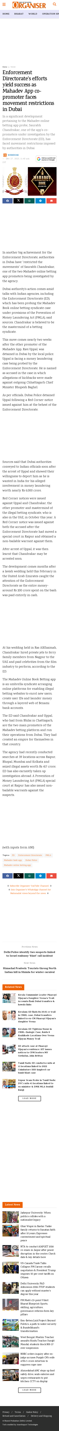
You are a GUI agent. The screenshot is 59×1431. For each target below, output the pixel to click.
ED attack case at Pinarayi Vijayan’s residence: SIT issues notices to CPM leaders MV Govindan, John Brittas (35, 1051)
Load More (29, 1098)
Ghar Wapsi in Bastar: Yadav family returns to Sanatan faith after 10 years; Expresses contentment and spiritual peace (37, 1234)
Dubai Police (31, 860)
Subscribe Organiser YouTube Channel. (29, 886)
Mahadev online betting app (17, 865)
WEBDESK (13, 155)
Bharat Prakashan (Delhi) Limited (18, 1421)
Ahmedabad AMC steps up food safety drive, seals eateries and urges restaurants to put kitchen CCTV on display (37, 1376)
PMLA (48, 855)
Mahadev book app (13, 860)
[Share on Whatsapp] (29, 200)
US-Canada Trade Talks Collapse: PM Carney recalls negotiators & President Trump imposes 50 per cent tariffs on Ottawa (38, 1271)
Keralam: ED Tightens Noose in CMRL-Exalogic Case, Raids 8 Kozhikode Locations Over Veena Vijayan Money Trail (36, 1034)
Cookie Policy (32, 1412)
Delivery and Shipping (41, 1416)
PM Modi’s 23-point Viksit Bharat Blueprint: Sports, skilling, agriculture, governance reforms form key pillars (37, 1308)
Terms (18, 1412)
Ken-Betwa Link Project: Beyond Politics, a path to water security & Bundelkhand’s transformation (38, 1326)
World (33, 14)
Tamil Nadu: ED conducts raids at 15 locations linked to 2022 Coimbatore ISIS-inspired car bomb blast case (36, 1068)
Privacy (5, 1412)
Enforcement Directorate (30, 855)
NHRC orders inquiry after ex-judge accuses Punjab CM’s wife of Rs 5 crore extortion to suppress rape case (37, 1359)
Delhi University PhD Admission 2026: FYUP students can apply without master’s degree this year (37, 1289)
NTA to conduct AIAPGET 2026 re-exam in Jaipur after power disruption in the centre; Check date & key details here (37, 1252)
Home (5, 14)
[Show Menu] (4, 5)
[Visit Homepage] (29, 5)
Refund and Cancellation (13, 1416)
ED (13, 855)
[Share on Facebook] (7, 200)
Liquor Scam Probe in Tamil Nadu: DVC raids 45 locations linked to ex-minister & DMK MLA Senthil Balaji (37, 1085)
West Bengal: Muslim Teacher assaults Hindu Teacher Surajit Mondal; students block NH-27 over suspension (37, 1343)
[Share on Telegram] (40, 200)
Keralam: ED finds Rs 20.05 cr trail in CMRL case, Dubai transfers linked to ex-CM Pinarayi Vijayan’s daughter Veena (37, 1017)
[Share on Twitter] (18, 200)
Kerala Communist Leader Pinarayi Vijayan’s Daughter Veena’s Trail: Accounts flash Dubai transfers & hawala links (37, 1000)
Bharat (19, 14)
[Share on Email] (51, 200)
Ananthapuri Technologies (27, 1424)
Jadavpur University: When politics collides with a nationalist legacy (35, 1216)
